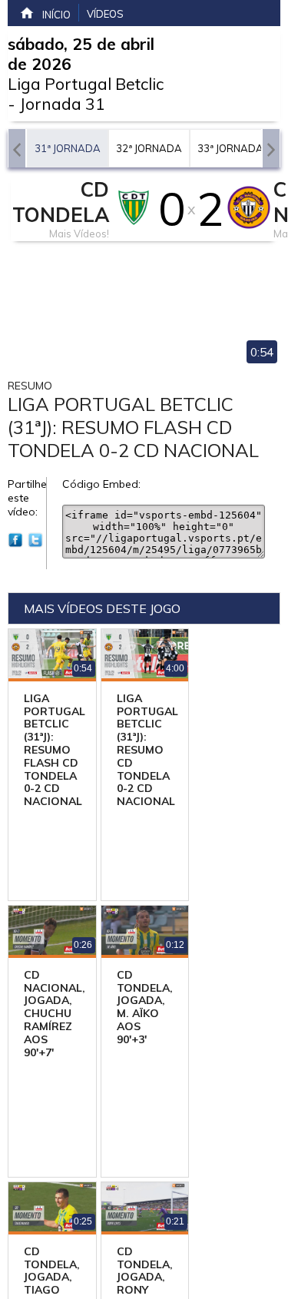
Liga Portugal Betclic (86, 84)
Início (56, 14)
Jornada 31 (62, 104)
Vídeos (105, 14)
